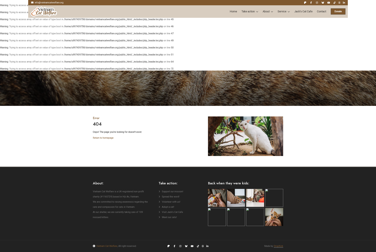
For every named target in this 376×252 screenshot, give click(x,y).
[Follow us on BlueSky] (322, 2)
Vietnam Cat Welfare (106, 246)
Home (233, 11)
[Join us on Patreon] (305, 2)
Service (282, 11)
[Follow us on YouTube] (328, 2)
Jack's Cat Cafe (303, 11)
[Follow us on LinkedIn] (344, 2)
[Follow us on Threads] (339, 2)
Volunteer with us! (170, 201)
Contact (321, 11)
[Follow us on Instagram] (317, 2)
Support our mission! (172, 191)
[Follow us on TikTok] (334, 2)
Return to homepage (103, 137)
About (266, 11)
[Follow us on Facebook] (311, 2)
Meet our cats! (169, 217)
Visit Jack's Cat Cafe (172, 212)
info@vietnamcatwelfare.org (49, 2)
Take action (248, 11)
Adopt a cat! (167, 207)
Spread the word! (170, 196)
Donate (338, 11)
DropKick (278, 246)
